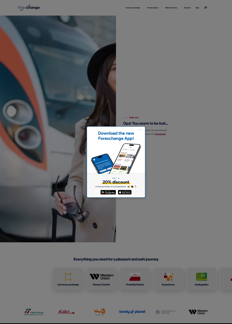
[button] (140, 129)
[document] (116, 162)
